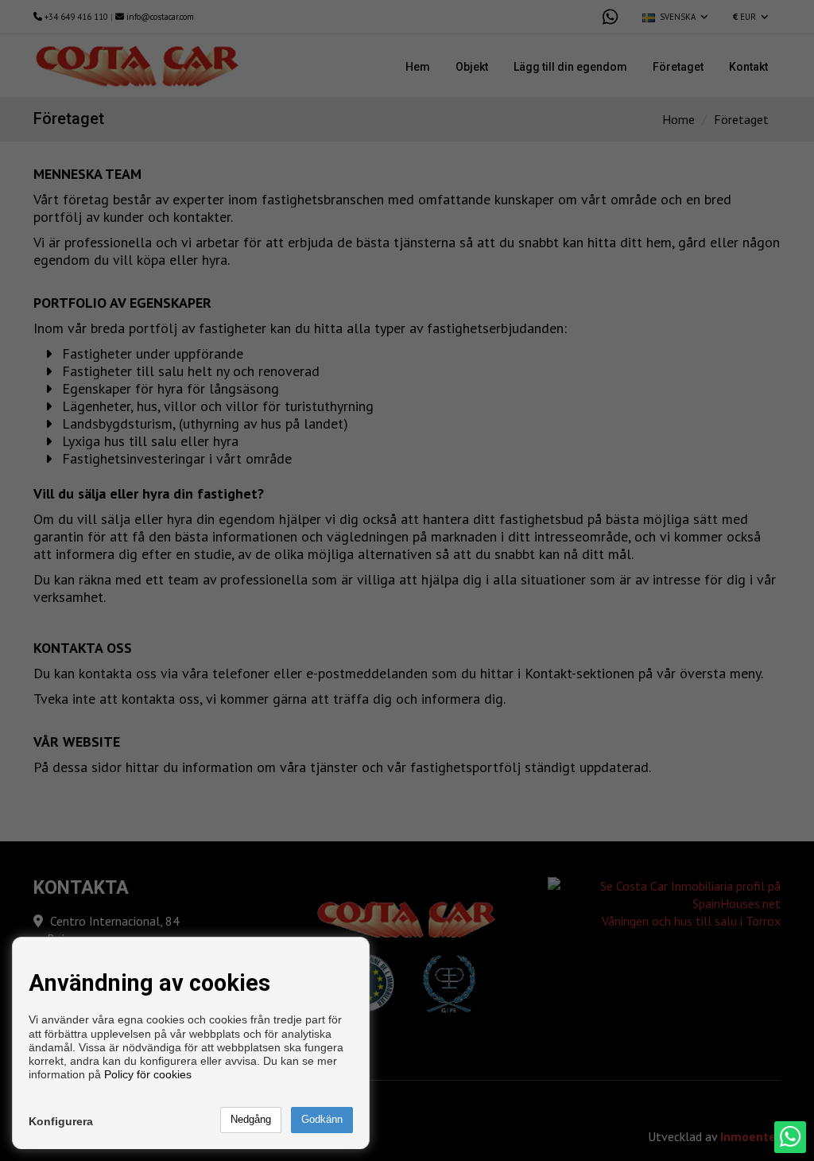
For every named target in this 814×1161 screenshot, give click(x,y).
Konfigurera (61, 1121)
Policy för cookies (148, 1074)
